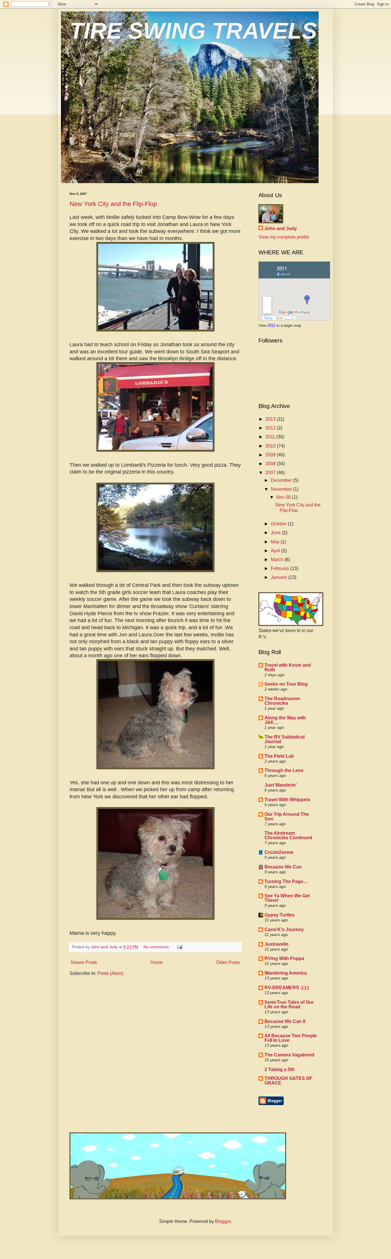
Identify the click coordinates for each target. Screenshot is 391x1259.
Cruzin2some (278, 852)
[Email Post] (179, 947)
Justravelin (276, 944)
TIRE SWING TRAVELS (193, 30)
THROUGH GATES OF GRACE (288, 1080)
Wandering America (285, 973)
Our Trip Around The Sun (286, 816)
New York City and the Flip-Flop (113, 203)
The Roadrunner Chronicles (282, 701)
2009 (271, 454)
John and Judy (280, 228)
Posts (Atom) (110, 973)
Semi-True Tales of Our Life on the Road (289, 1004)
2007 (271, 472)
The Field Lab (279, 756)
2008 (271, 463)
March (278, 559)
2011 (272, 325)
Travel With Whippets (287, 799)
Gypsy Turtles (279, 914)
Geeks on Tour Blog (286, 684)
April (276, 550)
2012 (271, 427)
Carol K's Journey (284, 929)
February (280, 568)
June (276, 532)
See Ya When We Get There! (287, 898)
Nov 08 (284, 497)
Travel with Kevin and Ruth (287, 667)
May (276, 541)
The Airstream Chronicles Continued (288, 835)
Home (157, 962)
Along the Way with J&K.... (285, 720)
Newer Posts (84, 962)
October (279, 523)
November (282, 489)
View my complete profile (283, 237)
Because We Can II (284, 1021)
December (282, 480)
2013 (271, 419)
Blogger (223, 1221)
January (279, 577)
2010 (271, 446)
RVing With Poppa (284, 958)
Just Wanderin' (280, 785)
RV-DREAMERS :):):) (286, 987)
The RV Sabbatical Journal (284, 739)
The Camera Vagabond (289, 1054)
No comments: (157, 947)
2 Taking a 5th (279, 1069)
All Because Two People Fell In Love (290, 1038)
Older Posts (228, 962)
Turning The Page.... (286, 881)
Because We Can (283, 866)
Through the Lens (283, 770)
